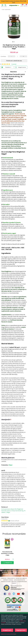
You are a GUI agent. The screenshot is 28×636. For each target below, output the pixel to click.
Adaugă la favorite (22, 67)
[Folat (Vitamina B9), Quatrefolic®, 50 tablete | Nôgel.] (7, 543)
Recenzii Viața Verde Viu (21, 578)
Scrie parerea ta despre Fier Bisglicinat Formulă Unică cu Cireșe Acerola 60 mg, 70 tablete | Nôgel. (13, 510)
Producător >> (8, 67)
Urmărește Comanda (8, 580)
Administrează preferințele (8, 634)
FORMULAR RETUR (11, 578)
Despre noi (3, 578)
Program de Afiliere (6, 581)
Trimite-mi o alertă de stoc (14, 61)
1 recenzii (13, 64)
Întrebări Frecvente (22, 581)
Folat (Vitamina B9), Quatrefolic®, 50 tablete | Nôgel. (7, 553)
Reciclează (14, 581)
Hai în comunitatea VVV (19, 580)
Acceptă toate (7, 630)
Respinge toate (20, 630)
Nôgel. (11, 465)
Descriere (13, 72)
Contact (14, 583)
